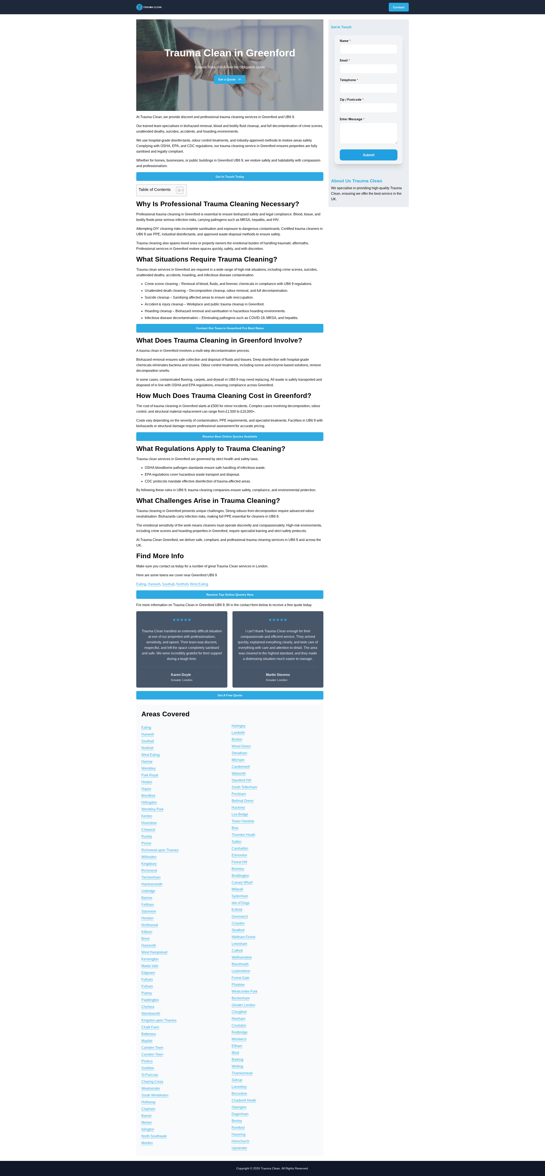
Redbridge (240, 1032)
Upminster (239, 1148)
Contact (398, 7)
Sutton (236, 841)
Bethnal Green (243, 801)
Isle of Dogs (241, 903)
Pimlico (147, 1061)
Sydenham (240, 896)
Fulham (147, 979)
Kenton (146, 816)
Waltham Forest (243, 937)
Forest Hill (239, 862)
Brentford (148, 795)
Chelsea (147, 1007)
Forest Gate (240, 978)
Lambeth (238, 732)
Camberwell (241, 766)
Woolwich (239, 1039)
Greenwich (240, 916)
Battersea (148, 1034)
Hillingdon (149, 802)
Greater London (243, 1005)
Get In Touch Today (230, 176)
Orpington (239, 1107)
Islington (147, 1129)
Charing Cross (152, 1081)
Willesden (148, 857)
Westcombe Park (244, 991)
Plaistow (238, 984)
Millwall (237, 889)
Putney (146, 993)
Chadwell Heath (244, 1100)
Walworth (239, 773)
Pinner (146, 843)
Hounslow (149, 823)
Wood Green (241, 746)
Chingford (239, 1012)
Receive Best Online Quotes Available (229, 436)
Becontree (239, 1093)
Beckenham (241, 998)
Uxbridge (148, 891)
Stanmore (148, 911)
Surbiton (147, 1068)
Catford (237, 950)
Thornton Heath (243, 835)
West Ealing (199, 584)
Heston (146, 782)
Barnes (146, 898)
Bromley (238, 869)
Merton (146, 1122)
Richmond (149, 870)
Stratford (238, 930)
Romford (238, 1127)
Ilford (235, 1052)
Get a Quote (227, 79)
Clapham (148, 1109)
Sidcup (237, 1080)
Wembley (148, 768)
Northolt (182, 584)
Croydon (238, 923)
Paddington (150, 1000)
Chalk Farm (150, 1027)
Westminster (150, 1088)
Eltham (237, 1046)
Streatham (239, 753)
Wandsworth (150, 1013)
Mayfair (146, 1041)
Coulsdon (239, 1025)
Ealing (141, 584)
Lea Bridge (240, 814)
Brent (145, 938)
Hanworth (148, 945)
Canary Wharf (242, 882)
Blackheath (240, 964)
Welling (237, 1066)
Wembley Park (152, 809)
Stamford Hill (241, 780)
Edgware (148, 972)
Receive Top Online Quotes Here (230, 594)
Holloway (148, 1102)
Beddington (240, 875)
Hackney (238, 807)
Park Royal (149, 775)
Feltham (147, 904)
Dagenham (240, 1114)
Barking (237, 1059)
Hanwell (154, 584)
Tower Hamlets (243, 821)
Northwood (149, 925)
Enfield (237, 909)
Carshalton (240, 848)
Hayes (146, 789)
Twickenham (151, 877)
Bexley (237, 1121)
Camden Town (152, 1047)
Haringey (238, 726)
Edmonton (239, 855)
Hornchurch (240, 1141)
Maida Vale (149, 966)
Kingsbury (149, 864)
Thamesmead (242, 1073)
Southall (168, 584)
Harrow (146, 761)
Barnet (146, 1115)
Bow (235, 828)
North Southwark (154, 1136)
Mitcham (238, 760)
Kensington (150, 959)
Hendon (147, 918)
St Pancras (149, 1075)
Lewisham (239, 944)
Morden (147, 1143)
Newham (238, 1018)
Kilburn (146, 932)
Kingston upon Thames (158, 1020)
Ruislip (146, 836)
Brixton (237, 739)
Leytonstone (241, 971)
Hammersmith (151, 884)
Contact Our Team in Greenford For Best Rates (230, 328)
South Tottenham (244, 787)
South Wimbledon (154, 1095)
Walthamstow (242, 957)
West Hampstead (154, 952)
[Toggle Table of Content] (177, 190)
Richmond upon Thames (160, 850)
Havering (238, 1134)
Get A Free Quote (230, 695)
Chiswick (148, 829)
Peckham (239, 794)
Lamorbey (239, 1087)
